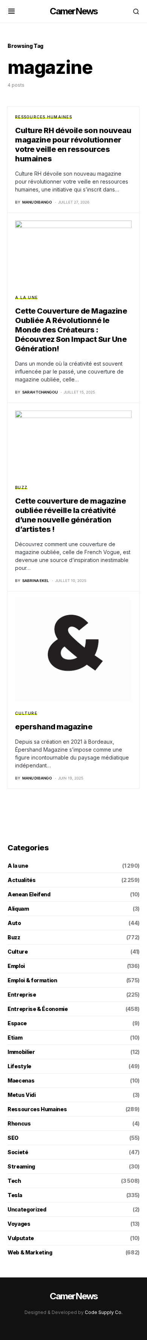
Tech (14, 1181)
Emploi (16, 966)
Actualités (22, 880)
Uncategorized (27, 1209)
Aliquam (18, 908)
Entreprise (22, 994)
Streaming (21, 1166)
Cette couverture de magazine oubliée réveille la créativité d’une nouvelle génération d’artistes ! (70, 515)
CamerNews (74, 11)
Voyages (19, 1224)
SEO (13, 1138)
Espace (17, 1023)
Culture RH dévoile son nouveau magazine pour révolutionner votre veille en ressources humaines (73, 144)
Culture (26, 713)
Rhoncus (19, 1123)
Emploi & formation (32, 980)
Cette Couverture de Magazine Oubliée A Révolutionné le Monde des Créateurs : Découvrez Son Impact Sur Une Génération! (71, 329)
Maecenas (21, 1080)
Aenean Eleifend (29, 894)
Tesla (15, 1195)
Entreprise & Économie (38, 1009)
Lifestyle (19, 1066)
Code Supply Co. (103, 1312)
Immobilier (21, 1052)
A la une (26, 297)
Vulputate (21, 1238)
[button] (11, 11)
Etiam (15, 1037)
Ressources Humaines (43, 117)
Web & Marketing (30, 1252)
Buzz (21, 487)
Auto (14, 923)
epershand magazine (53, 726)
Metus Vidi (22, 1095)
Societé (18, 1152)
